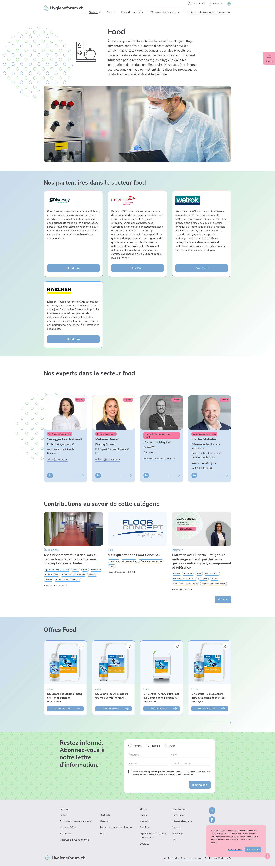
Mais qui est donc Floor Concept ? (134, 555)
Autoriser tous (252, 849)
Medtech (105, 815)
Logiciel (144, 843)
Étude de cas (51, 550)
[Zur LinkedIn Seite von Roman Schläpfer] (146, 475)
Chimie (50, 689)
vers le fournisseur (62, 708)
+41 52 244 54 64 (202, 468)
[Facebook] (212, 819)
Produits (144, 821)
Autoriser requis (235, 849)
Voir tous (223, 599)
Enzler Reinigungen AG (60, 444)
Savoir (143, 815)
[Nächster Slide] (225, 721)
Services (145, 827)
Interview (177, 550)
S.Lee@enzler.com (57, 459)
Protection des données (191, 858)
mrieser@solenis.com (107, 459)
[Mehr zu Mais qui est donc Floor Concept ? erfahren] (137, 529)
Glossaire (177, 833)
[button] (99, 12)
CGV (229, 858)
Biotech (64, 815)
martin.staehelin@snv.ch (205, 463)
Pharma (104, 821)
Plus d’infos (73, 268)
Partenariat (178, 815)
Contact (176, 827)
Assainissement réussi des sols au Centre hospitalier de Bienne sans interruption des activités (71, 559)
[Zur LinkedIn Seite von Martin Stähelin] (194, 475)
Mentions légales (171, 858)
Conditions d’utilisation (215, 858)
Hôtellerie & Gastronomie (74, 839)
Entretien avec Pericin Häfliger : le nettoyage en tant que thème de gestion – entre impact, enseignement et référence (201, 561)
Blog (110, 550)
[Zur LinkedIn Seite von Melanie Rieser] (98, 475)
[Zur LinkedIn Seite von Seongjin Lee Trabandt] (50, 475)
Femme (137, 745)
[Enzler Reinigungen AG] (65, 858)
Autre (172, 745)
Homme (155, 745)
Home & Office (68, 827)
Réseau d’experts (182, 821)
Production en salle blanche (116, 827)
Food (103, 833)
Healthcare (66, 833)
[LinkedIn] (212, 810)
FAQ (174, 839)
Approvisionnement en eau (75, 821)
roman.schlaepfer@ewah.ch (159, 458)
